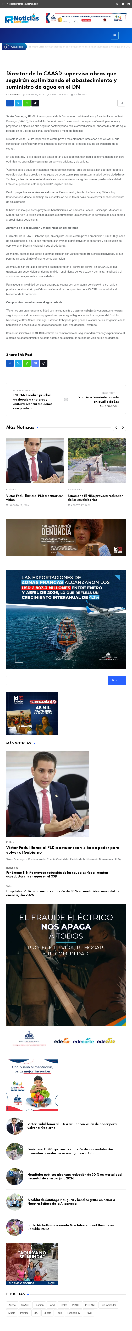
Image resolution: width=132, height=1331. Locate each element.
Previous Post (26, 390)
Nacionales (75, 489)
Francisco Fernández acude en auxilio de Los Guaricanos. (98, 402)
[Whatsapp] (27, 103)
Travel (88, 1312)
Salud (9, 886)
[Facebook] (111, 3)
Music (11, 1312)
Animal (12, 1305)
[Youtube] (122, 3)
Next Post (108, 393)
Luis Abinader (108, 1305)
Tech (59, 1312)
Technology (73, 1312)
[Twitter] (116, 3)
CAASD (25, 1305)
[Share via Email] (121, 103)
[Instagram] (128, 3)
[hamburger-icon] (115, 35)
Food (52, 1305)
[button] (116, 428)
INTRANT (90, 1305)
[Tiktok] (35, 103)
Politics (24, 1312)
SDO (36, 1312)
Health (63, 1305)
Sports (47, 1312)
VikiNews (14, 94)
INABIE (76, 1305)
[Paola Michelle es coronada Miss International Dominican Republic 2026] (14, 1227)
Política (11, 489)
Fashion (39, 1305)
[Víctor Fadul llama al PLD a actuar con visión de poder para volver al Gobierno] (66, 794)
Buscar (117, 680)
